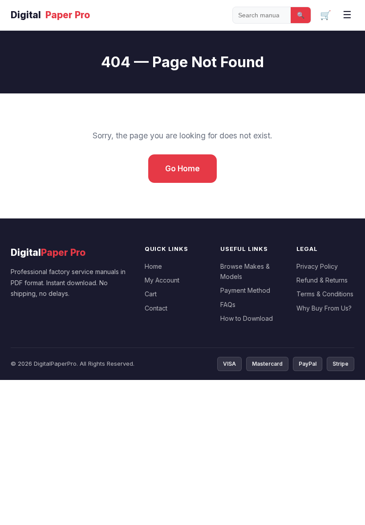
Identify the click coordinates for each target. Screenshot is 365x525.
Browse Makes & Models (245, 271)
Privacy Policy (317, 266)
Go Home (182, 168)
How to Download (246, 318)
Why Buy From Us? (324, 308)
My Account (162, 280)
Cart (151, 294)
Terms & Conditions (324, 294)
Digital (50, 14)
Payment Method (245, 290)
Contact (156, 308)
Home (153, 266)
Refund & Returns (322, 280)
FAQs (227, 304)
